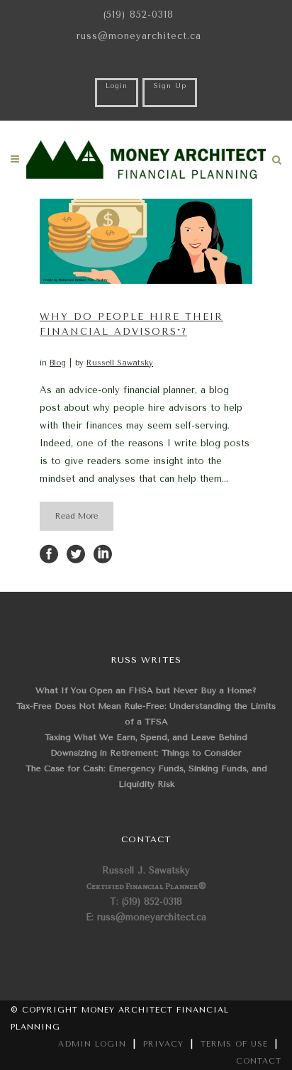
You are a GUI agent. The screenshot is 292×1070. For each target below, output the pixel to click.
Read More (76, 516)
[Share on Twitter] (76, 553)
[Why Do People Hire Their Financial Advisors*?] (146, 241)
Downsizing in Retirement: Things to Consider (146, 753)
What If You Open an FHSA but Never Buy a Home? (146, 690)
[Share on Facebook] (49, 553)
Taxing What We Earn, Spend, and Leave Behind (146, 737)
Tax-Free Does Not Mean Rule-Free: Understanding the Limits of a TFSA (146, 714)
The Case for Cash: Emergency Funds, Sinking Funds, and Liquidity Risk (146, 776)
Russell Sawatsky (119, 363)
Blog (58, 363)
